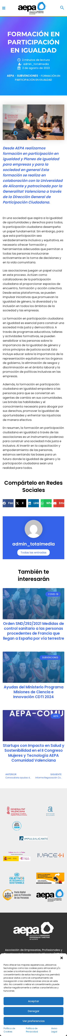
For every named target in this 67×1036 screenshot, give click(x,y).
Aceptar (33, 1001)
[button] (61, 958)
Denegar (33, 1011)
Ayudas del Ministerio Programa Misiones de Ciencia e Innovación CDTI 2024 (33, 692)
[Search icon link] (62, 8)
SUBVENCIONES (27, 76)
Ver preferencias (34, 1021)
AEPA (10, 76)
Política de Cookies (9, 1030)
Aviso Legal (54, 1030)
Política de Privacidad (32, 1030)
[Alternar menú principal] (4, 8)
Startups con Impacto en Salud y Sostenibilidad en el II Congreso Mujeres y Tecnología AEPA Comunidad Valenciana (33, 753)
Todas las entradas (33, 552)
